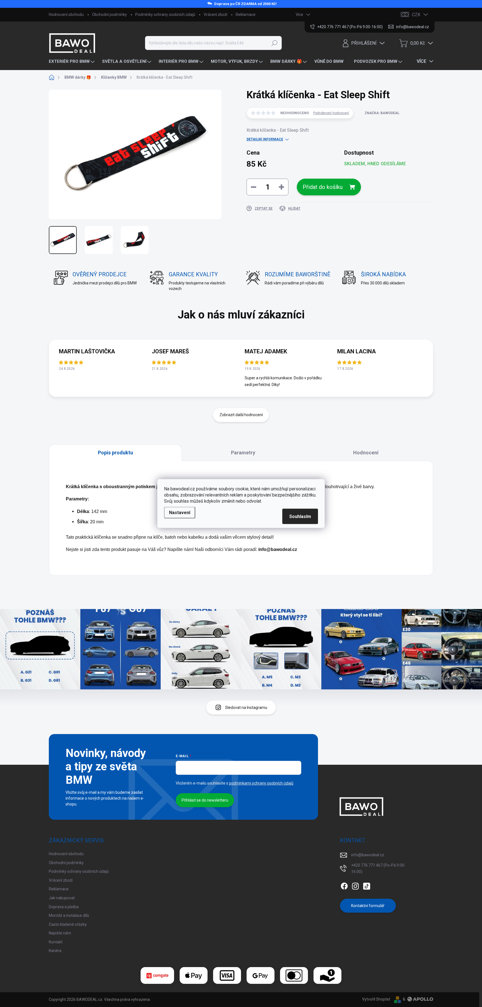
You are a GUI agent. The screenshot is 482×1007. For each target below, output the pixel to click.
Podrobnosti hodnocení (331, 113)
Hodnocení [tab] (366, 452)
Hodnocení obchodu (66, 14)
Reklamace (246, 14)
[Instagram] (355, 885)
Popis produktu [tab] (115, 452)
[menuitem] (72, 61)
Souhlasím (300, 516)
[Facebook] (344, 885)
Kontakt (55, 942)
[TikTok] (366, 885)
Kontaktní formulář (367, 905)
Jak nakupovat (62, 898)
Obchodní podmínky (109, 14)
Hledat (274, 43)
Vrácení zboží (215, 14)
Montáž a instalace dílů (69, 915)
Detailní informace (265, 139)
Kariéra (55, 950)
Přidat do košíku (323, 187)
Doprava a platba (64, 907)
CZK (416, 14)
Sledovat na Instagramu (246, 707)
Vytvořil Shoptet (376, 999)
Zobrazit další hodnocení (241, 415)
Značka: (382, 113)
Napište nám (60, 933)
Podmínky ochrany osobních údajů (165, 14)
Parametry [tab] (243, 452)
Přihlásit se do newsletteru (205, 800)
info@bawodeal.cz (367, 855)
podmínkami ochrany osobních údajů (261, 783)
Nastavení (179, 512)
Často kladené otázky (68, 924)
